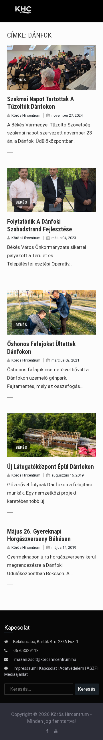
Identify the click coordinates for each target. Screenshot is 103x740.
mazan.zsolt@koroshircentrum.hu (45, 659)
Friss (20, 80)
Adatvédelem (72, 668)
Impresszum (25, 668)
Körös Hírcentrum (25, 115)
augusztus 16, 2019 (68, 475)
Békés (21, 202)
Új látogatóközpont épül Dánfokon (50, 466)
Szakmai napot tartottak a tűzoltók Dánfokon (40, 102)
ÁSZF (92, 668)
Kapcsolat (48, 668)
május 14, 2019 (64, 547)
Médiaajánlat (16, 674)
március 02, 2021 (65, 360)
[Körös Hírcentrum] (19, 10)
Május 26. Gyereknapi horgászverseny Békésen (39, 535)
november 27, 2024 (67, 115)
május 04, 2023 (64, 238)
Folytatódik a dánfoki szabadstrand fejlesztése (39, 225)
